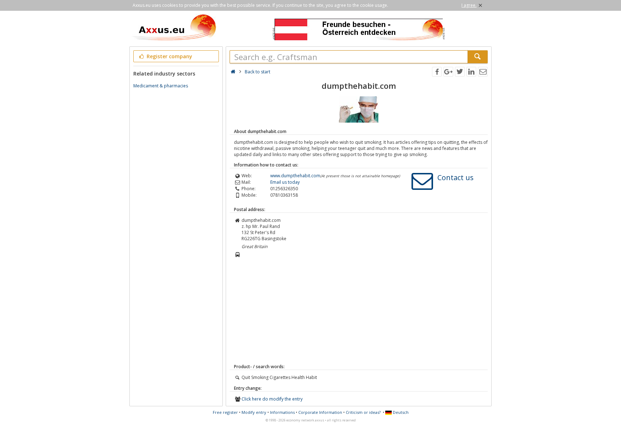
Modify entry (254, 412)
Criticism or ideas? (363, 412)
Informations (282, 412)
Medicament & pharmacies (160, 86)
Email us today (285, 182)
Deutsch (400, 412)
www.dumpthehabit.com (295, 176)
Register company (168, 56)
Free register (225, 412)
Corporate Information (320, 412)
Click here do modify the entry (272, 399)
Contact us (455, 177)
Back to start (257, 72)
